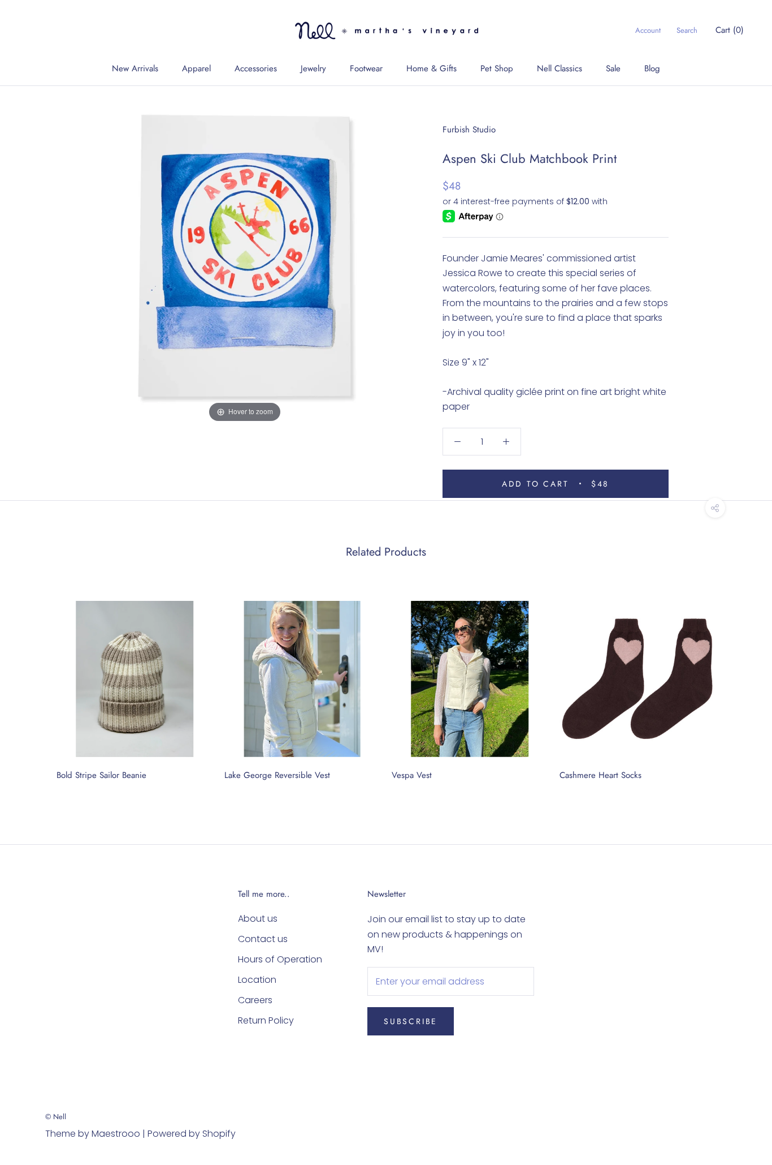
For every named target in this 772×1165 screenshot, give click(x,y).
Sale (613, 68)
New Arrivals (135, 68)
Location (257, 979)
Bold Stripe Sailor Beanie (101, 775)
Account (648, 30)
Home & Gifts (431, 68)
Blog (652, 68)
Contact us (263, 938)
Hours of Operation (280, 959)
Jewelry (313, 68)
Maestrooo (116, 1133)
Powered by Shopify (192, 1133)
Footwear (366, 68)
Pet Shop (496, 68)
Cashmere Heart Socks (600, 775)
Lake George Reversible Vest (277, 775)
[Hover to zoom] (244, 254)
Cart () (729, 30)
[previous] (35, 686)
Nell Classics (559, 68)
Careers (255, 1000)
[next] (736, 686)
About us (257, 918)
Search (686, 30)
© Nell (55, 1116)
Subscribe (410, 1021)
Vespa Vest (412, 775)
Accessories (256, 68)
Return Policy (266, 1020)
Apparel (196, 68)
